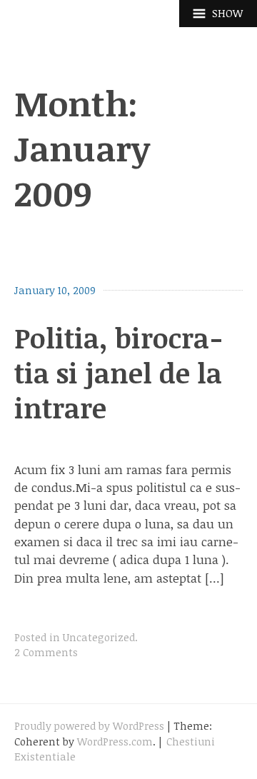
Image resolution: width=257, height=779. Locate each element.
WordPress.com (115, 741)
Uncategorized (99, 637)
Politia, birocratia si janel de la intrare (118, 373)
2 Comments (46, 652)
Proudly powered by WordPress (89, 726)
